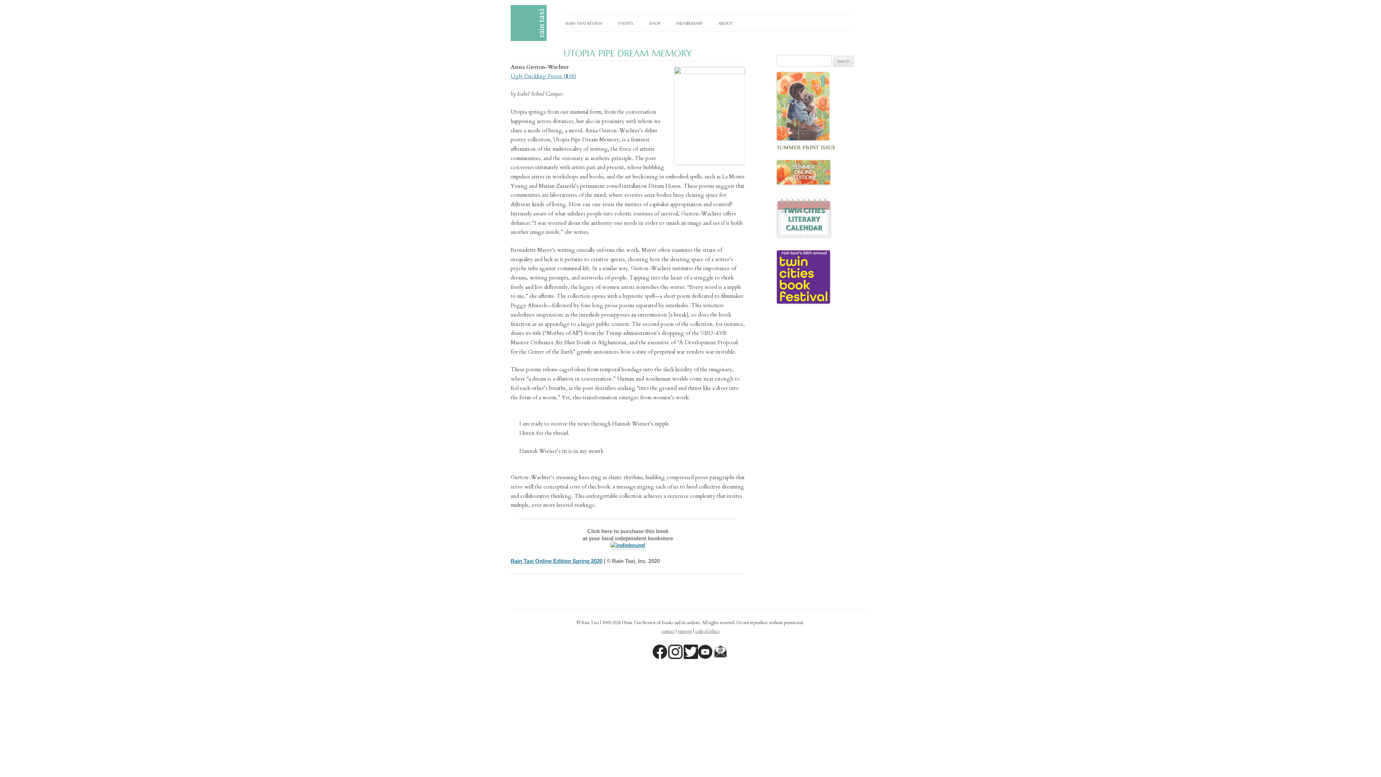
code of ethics (707, 631)
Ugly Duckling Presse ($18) (543, 76)
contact (668, 631)
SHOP (654, 23)
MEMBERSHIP (689, 23)
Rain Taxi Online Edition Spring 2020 (556, 561)
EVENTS (625, 23)
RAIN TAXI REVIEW (584, 23)
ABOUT (725, 23)
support (685, 631)
